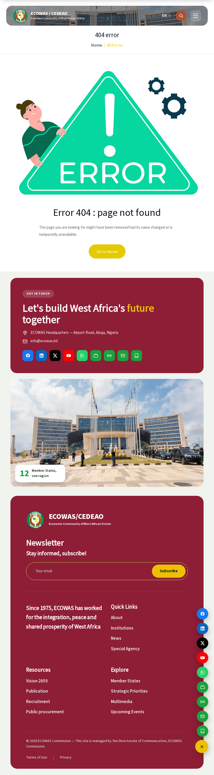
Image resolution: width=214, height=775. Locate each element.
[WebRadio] (109, 355)
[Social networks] (201, 746)
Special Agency (125, 649)
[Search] (181, 15)
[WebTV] (95, 355)
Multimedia (121, 702)
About (117, 618)
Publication (37, 691)
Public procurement (45, 712)
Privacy (66, 757)
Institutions (122, 628)
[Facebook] (27, 355)
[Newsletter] (122, 355)
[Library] (136, 355)
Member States (125, 681)
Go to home (107, 251)
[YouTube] (68, 355)
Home (96, 45)
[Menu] (195, 15)
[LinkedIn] (41, 355)
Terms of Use (36, 757)
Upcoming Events (127, 712)
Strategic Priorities (129, 691)
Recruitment (38, 702)
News (116, 638)
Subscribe (169, 571)
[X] (55, 355)
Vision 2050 (37, 681)
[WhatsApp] (82, 355)
